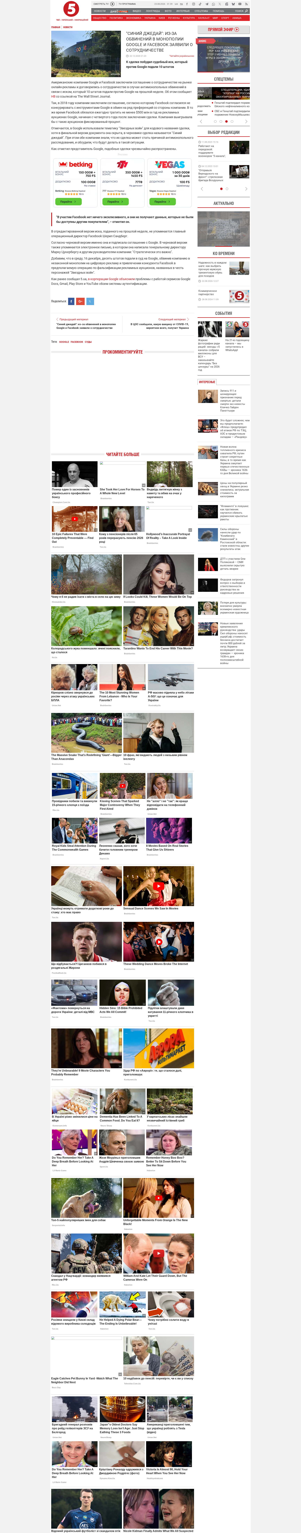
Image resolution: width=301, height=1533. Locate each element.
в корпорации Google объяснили (111, 279)
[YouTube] (240, 4)
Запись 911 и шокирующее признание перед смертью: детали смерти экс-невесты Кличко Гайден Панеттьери (232, 400)
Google (64, 341)
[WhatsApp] (213, 4)
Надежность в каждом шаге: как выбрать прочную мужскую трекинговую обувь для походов (212, 269)
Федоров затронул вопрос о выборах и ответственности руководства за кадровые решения (232, 586)
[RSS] (246, 4)
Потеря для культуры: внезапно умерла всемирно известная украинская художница (234, 607)
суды (88, 341)
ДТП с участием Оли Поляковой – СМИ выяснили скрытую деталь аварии (232, 563)
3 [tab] (226, 121)
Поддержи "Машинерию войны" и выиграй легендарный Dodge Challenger (212, 151)
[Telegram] (206, 4)
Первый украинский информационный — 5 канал (71, 11)
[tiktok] (200, 4)
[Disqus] (122, 406)
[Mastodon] (226, 4)
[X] (220, 4)
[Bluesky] (233, 4)
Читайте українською (181, 55)
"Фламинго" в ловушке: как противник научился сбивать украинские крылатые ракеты (234, 513)
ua (176, 3)
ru (181, 3)
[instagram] (193, 4)
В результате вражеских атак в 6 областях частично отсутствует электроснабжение (220, 106)
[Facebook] (187, 4)
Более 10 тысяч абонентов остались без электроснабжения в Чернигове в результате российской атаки (223, 115)
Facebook (77, 341)
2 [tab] (221, 121)
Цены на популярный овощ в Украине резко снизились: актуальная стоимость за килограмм (234, 490)
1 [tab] (215, 121)
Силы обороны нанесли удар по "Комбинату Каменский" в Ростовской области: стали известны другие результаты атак (234, 539)
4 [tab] (232, 121)
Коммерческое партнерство (207, 292)
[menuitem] (99, 11)
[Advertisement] (122, 181)
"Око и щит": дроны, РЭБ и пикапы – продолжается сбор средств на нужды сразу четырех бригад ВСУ (211, 178)
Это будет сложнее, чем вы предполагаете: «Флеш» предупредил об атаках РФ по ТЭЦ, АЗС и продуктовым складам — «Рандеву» (235, 429)
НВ (53, 96)
